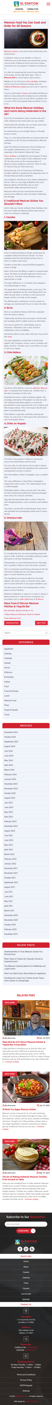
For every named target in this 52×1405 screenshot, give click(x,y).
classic (25, 93)
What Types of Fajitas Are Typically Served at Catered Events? (23, 960)
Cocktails (8, 658)
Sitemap (26, 1391)
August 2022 (9, 831)
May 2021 (8, 901)
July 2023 (8, 803)
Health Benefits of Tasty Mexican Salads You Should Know (23, 953)
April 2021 (8, 906)
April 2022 (8, 849)
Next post (41, 623)
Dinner (7, 668)
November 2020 (11, 920)
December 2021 (11, 868)
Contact (26, 1288)
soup (10, 337)
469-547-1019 (19, 12)
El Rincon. (40, 599)
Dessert (7, 663)
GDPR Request (26, 1385)
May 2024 (8, 760)
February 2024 (10, 774)
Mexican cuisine (10, 51)
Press (6, 705)
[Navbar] (48, 4)
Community (26, 1294)
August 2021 (9, 887)
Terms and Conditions (26, 1374)
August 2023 (9, 798)
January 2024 (10, 779)
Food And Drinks (11, 691)
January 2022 (10, 864)
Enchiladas (9, 677)
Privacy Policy (26, 1380)
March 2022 (9, 854)
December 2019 (11, 934)
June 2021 (8, 896)
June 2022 (8, 840)
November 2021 (11, 873)
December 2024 (11, 732)
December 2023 (11, 784)
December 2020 (11, 915)
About (26, 1267)
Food (6, 686)
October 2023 (10, 793)
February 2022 (10, 859)
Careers (26, 1272)
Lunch (7, 696)
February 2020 (10, 929)
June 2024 (8, 756)
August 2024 (9, 746)
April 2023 (8, 817)
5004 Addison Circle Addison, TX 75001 (26, 1331)
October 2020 (10, 925)
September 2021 (11, 882)
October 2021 (10, 878)
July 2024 (8, 751)
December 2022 (11, 826)
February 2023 (10, 821)
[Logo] (26, 4)
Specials (26, 1299)
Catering (7, 653)
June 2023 (8, 807)
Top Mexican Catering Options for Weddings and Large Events (25, 967)
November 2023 (11, 788)
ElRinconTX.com (21, 1396)
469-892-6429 (33, 12)
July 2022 (8, 835)
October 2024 (10, 737)
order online (24, 599)
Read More (10, 1003)
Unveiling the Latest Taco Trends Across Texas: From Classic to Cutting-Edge (24, 979)
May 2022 (8, 845)
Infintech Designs (31, 1401)
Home (26, 1261)
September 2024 (11, 742)
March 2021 (9, 910)
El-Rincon (8, 672)
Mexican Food (10, 700)
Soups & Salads (11, 710)
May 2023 (8, 812)
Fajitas (7, 682)
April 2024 (8, 765)
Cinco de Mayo (32, 81)
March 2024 (9, 770)
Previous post (12, 623)
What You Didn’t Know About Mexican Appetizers (25, 973)
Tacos (6, 714)
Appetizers (8, 649)
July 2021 (8, 892)
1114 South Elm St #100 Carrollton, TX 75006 (26, 1321)
